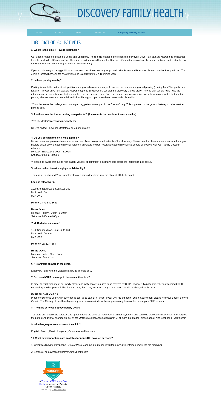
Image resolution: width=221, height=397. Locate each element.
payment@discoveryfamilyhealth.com (68, 352)
